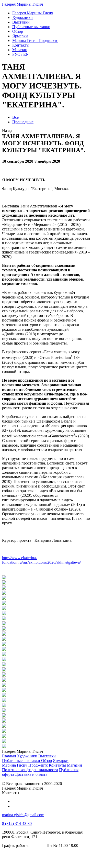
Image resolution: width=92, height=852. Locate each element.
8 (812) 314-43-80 (17, 823)
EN (20, 54)
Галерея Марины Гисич (22, 4)
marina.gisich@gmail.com (23, 815)
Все (15, 117)
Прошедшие (22, 122)
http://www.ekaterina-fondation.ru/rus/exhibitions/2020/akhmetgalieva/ (41, 560)
